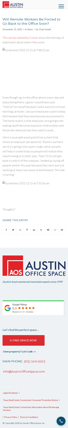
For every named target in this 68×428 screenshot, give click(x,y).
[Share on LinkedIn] (34, 230)
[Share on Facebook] (6, 230)
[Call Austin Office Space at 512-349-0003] (61, 421)
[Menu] (61, 6)
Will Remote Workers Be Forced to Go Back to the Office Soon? (31, 21)
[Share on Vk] (48, 230)
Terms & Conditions (29, 417)
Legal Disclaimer (10, 393)
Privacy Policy (10, 417)
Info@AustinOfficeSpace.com (24, 371)
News (30, 29)
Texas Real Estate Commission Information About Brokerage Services (31, 408)
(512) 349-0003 (34, 361)
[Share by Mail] (62, 230)
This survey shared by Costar (20, 37)
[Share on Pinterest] (27, 230)
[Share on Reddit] (55, 230)
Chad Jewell (45, 29)
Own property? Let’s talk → (19, 351)
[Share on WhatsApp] (20, 230)
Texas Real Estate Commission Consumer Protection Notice (30, 400)
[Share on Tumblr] (41, 230)
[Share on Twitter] (13, 230)
